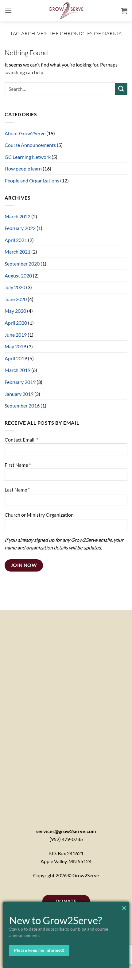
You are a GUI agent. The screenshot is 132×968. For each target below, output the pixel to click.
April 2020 (16, 323)
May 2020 (15, 311)
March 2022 (17, 216)
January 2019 (19, 394)
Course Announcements (30, 145)
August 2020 (18, 275)
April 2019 (16, 358)
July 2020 (15, 287)
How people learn (23, 168)
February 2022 (20, 228)
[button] (8, 10)
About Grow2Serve (25, 133)
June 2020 (16, 299)
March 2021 (17, 251)
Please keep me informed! (39, 950)
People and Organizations (32, 180)
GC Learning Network (28, 157)
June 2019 (16, 335)
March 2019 (17, 370)
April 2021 (16, 240)
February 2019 (20, 382)
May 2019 (15, 346)
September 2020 (22, 263)
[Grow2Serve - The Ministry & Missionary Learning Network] (66, 10)
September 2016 (22, 405)
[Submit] (121, 89)
